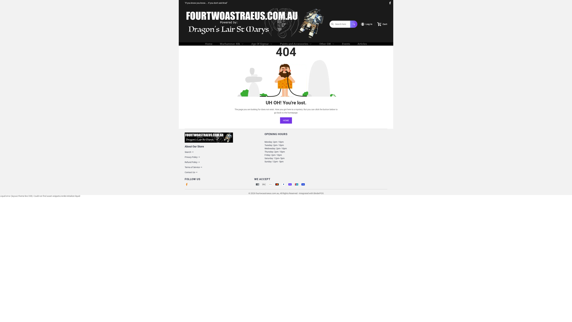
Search (188, 152)
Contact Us (190, 172)
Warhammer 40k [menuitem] (230, 43)
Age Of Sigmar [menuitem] (260, 43)
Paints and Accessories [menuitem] (294, 43)
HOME (286, 120)
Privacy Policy (191, 157)
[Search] (353, 24)
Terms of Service (192, 167)
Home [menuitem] (208, 43)
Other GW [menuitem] (325, 43)
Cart (385, 24)
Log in (369, 24)
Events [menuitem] (346, 43)
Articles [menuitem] (362, 43)
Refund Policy (191, 162)
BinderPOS (319, 193)
